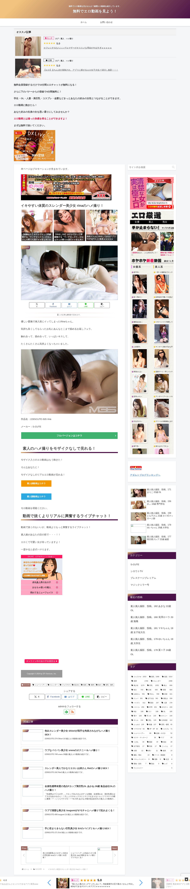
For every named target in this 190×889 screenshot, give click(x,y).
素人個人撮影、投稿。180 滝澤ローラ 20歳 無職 (152, 619)
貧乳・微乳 (109, 685)
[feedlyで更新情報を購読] (66, 711)
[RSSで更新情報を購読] (72, 711)
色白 (99, 685)
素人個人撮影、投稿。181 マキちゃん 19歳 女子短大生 (152, 630)
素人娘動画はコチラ (36, 483)
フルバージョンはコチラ (69, 435)
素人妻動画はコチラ (36, 496)
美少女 (76, 685)
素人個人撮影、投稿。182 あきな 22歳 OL (151, 608)
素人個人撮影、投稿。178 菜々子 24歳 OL (151, 652)
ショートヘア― (40, 685)
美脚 (92, 685)
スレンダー (54, 685)
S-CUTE (27, 685)
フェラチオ (66, 685)
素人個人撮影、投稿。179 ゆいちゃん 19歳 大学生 (152, 641)
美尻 (84, 685)
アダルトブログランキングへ (145, 475)
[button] (49, 883)
